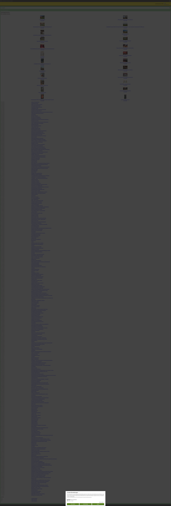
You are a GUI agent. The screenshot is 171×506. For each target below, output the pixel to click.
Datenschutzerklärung (74, 499)
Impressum (68, 499)
